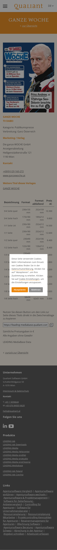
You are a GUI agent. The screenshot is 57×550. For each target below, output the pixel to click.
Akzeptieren (20, 289)
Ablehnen (36, 289)
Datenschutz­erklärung (22, 268)
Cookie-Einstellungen (29, 279)
